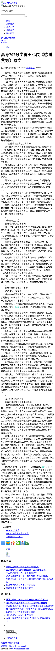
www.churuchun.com (20, 649)
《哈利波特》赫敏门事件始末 (19, 615)
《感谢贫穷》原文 (14, 537)
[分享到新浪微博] (13, 543)
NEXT (4, 43)
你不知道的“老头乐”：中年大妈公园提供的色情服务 (29, 609)
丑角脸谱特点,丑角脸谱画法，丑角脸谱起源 (26, 570)
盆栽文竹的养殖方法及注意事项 (20, 585)
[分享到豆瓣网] (27, 543)
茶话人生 (10, 27)
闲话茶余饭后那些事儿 (11, 643)
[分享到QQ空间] (8, 543)
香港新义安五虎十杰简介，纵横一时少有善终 (26, 603)
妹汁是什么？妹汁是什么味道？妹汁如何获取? (27, 600)
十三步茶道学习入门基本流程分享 (21, 573)
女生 (44, 467)
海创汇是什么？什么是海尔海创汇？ (22, 567)
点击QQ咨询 (11, 638)
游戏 (17, 307)
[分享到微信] (18, 543)
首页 (8, 21)
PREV (3, 41)
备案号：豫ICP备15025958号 (14, 646)
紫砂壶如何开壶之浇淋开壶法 (19, 588)
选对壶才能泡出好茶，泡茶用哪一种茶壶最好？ (27, 576)
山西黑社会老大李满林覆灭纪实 (20, 612)
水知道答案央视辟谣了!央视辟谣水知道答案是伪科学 (30, 606)
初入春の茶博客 (8, 38)
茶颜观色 (10, 30)
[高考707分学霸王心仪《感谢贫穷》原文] (9, 3)
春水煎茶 (10, 33)
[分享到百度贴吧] (22, 543)
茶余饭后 (10, 24)
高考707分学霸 (12, 530)
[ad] (8, 47)
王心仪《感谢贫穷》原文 (17, 533)
